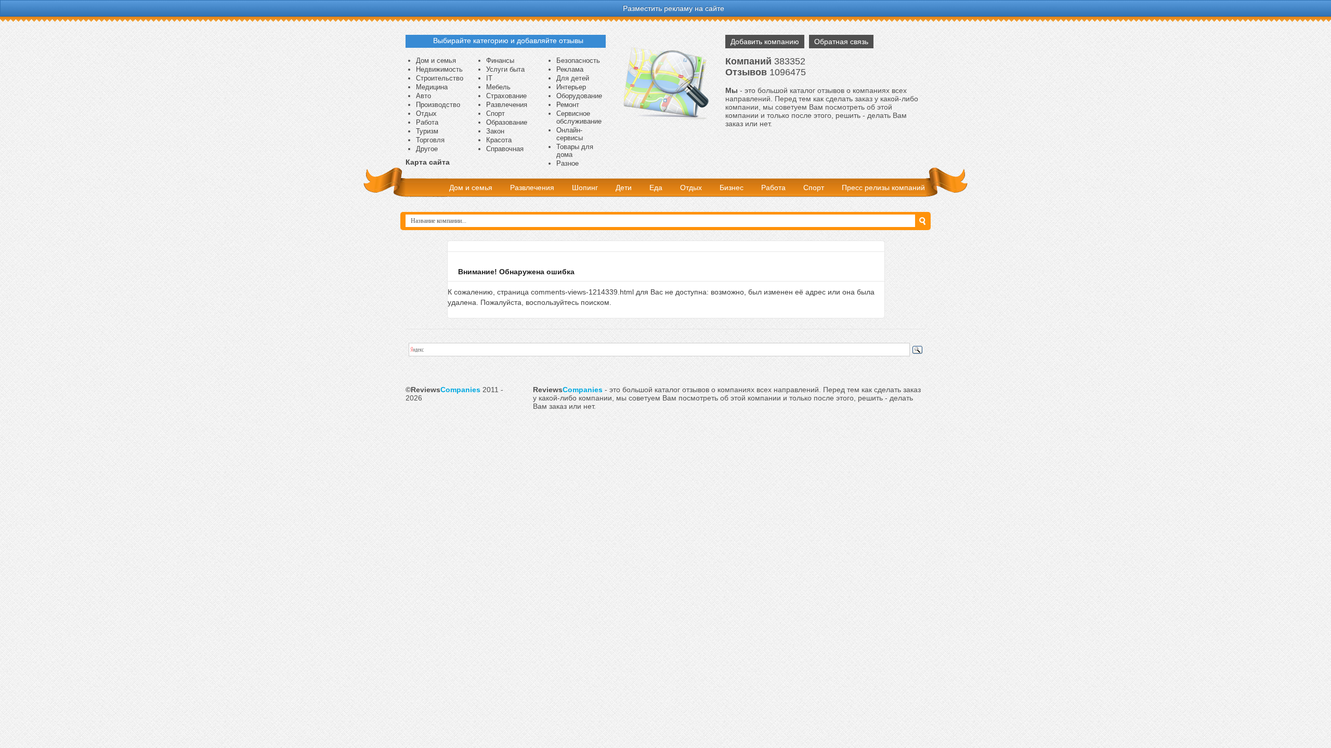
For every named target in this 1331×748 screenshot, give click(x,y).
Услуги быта (505, 69)
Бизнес (731, 187)
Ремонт (567, 105)
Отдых (426, 113)
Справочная (505, 149)
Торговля (430, 140)
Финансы (500, 60)
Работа (427, 122)
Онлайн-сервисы (569, 134)
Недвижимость (439, 69)
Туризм (427, 131)
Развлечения (506, 105)
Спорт (495, 113)
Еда (655, 187)
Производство (438, 105)
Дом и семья (436, 60)
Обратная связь (841, 41)
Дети (624, 187)
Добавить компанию (764, 41)
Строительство (439, 78)
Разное (567, 163)
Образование (506, 122)
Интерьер (571, 87)
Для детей (572, 78)
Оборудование (579, 96)
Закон (495, 131)
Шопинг (585, 187)
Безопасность (578, 60)
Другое (427, 149)
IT (489, 78)
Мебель (498, 87)
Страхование (506, 96)
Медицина (432, 87)
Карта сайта (428, 162)
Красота (499, 140)
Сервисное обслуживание (579, 117)
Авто (423, 96)
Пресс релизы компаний (883, 187)
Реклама (569, 69)
